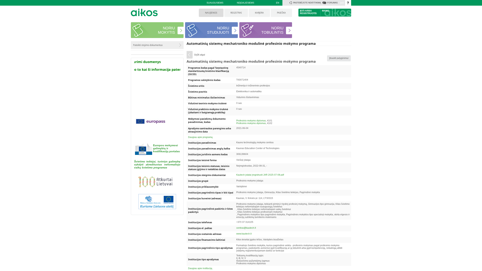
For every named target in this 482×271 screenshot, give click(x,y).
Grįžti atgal (199, 54)
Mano (325, 10)
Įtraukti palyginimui (339, 58)
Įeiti (342, 3)
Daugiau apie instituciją (200, 268)
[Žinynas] (348, 3)
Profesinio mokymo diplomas (251, 120)
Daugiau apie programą (200, 137)
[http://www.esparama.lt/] (157, 202)
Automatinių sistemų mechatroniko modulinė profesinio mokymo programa (251, 43)
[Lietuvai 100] (157, 182)
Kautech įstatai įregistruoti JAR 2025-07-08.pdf (260, 175)
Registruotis (308, 13)
